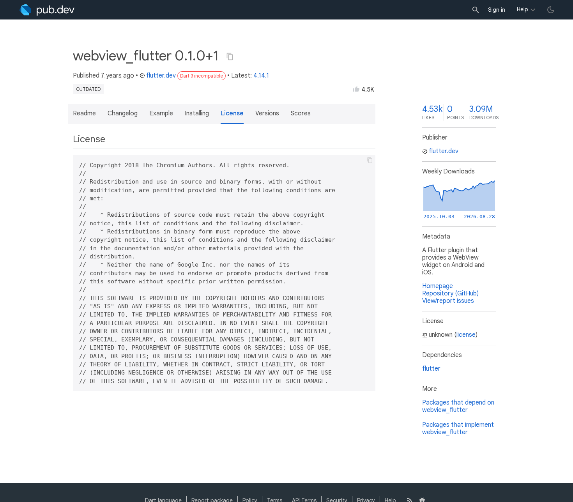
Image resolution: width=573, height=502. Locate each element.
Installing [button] (197, 113)
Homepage (437, 286)
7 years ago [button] (117, 76)
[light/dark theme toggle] (550, 9)
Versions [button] (267, 113)
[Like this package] (356, 89)
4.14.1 (261, 76)
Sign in (496, 9)
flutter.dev (161, 76)
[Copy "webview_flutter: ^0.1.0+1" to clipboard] (230, 56)
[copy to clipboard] (370, 160)
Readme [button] (84, 113)
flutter (431, 369)
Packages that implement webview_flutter (458, 428)
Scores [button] (301, 113)
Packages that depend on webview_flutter (458, 406)
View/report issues (448, 301)
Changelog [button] (123, 113)
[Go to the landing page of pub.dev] (46, 10)
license (466, 335)
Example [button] (161, 113)
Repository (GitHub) (450, 293)
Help (522, 9)
